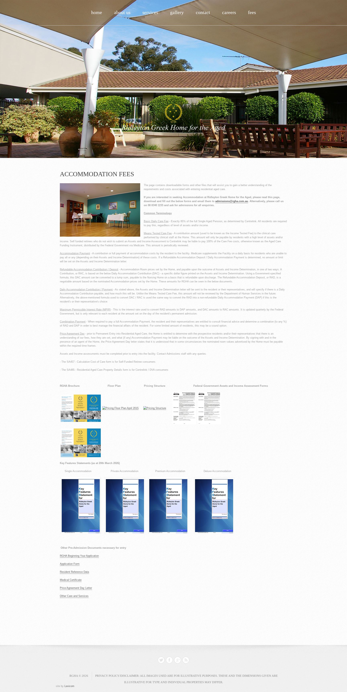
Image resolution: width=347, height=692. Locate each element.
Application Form (70, 563)
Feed (185, 660)
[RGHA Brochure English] (81, 408)
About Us (122, 12)
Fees (252, 12)
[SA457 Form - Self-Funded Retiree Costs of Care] (184, 408)
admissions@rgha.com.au (231, 201)
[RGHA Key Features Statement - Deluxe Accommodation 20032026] (214, 505)
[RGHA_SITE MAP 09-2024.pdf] (120, 408)
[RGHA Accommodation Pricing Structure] (154, 408)
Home (96, 12)
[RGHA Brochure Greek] (81, 442)
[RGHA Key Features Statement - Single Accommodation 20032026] (81, 505)
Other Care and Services (74, 595)
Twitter (161, 660)
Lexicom (69, 686)
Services (150, 12)
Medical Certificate (71, 579)
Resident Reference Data (74, 571)
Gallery (177, 12)
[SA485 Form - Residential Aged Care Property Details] (209, 408)
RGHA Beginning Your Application (79, 555)
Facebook (169, 660)
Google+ (177, 660)
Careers (229, 12)
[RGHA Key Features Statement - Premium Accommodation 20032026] (168, 505)
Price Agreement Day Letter (76, 587)
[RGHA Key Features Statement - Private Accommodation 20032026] (125, 505)
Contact (203, 12)
